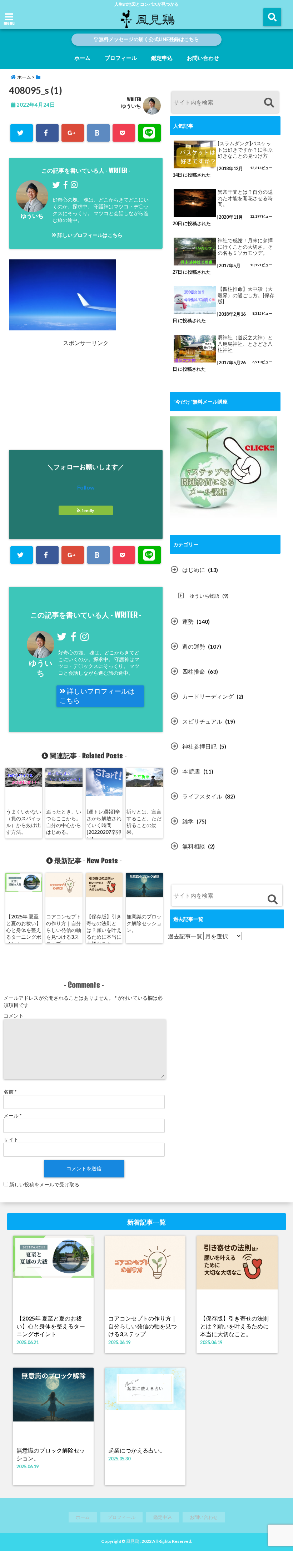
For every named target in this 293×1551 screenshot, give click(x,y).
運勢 (188, 621)
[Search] (269, 103)
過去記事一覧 (185, 936)
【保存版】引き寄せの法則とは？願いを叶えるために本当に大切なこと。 (103, 930)
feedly (88, 510)
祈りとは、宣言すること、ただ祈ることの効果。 (144, 822)
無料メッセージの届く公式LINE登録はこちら (148, 39)
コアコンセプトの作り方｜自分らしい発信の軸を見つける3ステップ (63, 930)
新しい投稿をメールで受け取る (44, 1184)
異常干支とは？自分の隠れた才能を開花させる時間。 (245, 198)
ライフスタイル (202, 796)
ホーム (82, 58)
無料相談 (193, 846)
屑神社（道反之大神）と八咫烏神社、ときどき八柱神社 (245, 344)
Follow (86, 487)
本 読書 (191, 771)
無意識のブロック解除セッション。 (144, 923)
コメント (14, 1016)
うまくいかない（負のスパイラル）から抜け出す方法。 (23, 822)
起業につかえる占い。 (136, 1450)
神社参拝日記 (199, 746)
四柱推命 (193, 671)
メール (12, 1115)
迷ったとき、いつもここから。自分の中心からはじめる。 (63, 822)
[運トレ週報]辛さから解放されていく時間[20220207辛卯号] (103, 825)
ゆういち (131, 106)
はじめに (193, 569)
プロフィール (121, 58)
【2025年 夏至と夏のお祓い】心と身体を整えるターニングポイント (23, 930)
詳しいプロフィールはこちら (89, 235)
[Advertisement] (73, 397)
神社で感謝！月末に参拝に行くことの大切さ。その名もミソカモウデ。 (245, 247)
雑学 (188, 821)
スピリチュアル (202, 721)
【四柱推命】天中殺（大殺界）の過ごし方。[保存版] (246, 295)
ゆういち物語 (204, 596)
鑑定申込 (162, 58)
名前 (10, 1092)
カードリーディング (208, 696)
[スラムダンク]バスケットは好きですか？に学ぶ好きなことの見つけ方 (245, 150)
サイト (11, 1139)
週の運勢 (193, 646)
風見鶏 (132, 1541)
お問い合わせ (203, 58)
